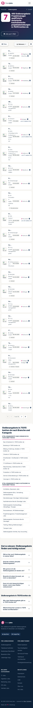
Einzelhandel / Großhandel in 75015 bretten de (15, 459)
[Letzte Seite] (25, 416)
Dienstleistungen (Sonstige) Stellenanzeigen (16, 498)
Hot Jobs (20, 689)
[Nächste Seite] (21, 416)
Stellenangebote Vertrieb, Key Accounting (15, 531)
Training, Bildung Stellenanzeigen (12, 525)
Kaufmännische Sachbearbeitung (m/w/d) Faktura (10, 245)
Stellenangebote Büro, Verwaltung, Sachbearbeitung (13, 493)
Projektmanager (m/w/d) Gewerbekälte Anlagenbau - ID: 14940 (10, 356)
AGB (19, 680)
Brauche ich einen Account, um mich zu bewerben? (13, 577)
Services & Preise (23, 653)
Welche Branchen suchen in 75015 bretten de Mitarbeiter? (14, 608)
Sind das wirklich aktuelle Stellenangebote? (11, 562)
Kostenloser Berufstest (7, 651)
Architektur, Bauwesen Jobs (11, 489)
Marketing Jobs (6, 682)
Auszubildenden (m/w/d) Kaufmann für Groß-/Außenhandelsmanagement (10, 272)
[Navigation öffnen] (29, 3)
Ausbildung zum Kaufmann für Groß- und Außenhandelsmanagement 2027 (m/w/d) (10, 404)
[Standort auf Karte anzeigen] (30, 54)
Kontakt (20, 683)
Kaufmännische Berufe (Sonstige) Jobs (14, 501)
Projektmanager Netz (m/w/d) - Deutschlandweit (10, 147)
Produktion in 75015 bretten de (12, 472)
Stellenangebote (6, 645)
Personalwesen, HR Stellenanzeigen (13, 510)
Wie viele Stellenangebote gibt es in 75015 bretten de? (14, 601)
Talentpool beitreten (7, 648)
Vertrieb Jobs (5, 688)
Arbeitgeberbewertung (24, 662)
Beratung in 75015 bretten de (11, 445)
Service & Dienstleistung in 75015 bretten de (15, 475)
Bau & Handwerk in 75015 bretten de (13, 442)
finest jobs (3, 9)
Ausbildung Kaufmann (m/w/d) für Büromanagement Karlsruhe (10, 302)
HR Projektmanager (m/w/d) (9, 102)
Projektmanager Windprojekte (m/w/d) (10, 129)
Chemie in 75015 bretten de (11, 454)
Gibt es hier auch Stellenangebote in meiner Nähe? (14, 555)
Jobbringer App (6, 657)
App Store (6, 634)
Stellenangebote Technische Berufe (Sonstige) (13, 520)
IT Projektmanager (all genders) (9, 331)
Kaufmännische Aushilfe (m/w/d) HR (10, 193)
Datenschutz (21, 676)
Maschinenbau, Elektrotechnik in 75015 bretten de (14, 468)
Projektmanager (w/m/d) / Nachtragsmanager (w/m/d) (10, 76)
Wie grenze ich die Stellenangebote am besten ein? (13, 569)
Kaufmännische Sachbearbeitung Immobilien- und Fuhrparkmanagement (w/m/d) (10, 260)
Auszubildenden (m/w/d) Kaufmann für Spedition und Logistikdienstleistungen (10, 372)
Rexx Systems (27, 701)
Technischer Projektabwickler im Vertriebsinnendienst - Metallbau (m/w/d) (10, 64)
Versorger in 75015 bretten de (11, 479)
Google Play (16, 634)
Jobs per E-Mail (11, 34)
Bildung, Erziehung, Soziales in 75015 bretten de (14, 450)
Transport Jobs (7, 528)
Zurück (30, 9)
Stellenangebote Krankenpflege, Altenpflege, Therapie (12, 506)
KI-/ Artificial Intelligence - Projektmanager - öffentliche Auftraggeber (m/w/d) (10, 214)
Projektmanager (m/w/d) (9, 116)
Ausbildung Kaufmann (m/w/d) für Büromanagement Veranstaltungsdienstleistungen (10, 316)
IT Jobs (3, 675)
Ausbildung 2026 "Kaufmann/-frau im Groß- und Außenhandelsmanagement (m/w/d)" (10, 387)
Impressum (21, 673)
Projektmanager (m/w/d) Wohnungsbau (10, 178)
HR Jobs (3, 685)
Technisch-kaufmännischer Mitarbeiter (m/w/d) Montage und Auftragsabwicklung (10, 343)
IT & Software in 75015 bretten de (12, 463)
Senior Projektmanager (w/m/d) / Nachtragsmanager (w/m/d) (10, 89)
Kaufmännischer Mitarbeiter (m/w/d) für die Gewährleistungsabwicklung (10, 230)
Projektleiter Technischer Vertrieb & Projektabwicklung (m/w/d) (10, 51)
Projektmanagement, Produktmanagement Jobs (15, 515)
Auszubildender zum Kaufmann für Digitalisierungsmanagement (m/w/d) (10, 166)
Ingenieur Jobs (5, 678)
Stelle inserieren (22, 645)
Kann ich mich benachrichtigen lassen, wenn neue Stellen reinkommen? (13, 585)
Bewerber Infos (5, 654)
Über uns (20, 686)
